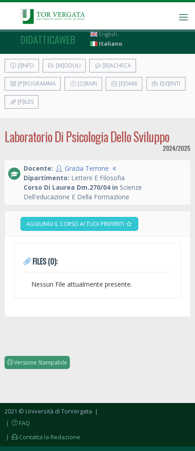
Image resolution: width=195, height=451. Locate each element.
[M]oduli (67, 65)
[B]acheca (116, 65)
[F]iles (25, 102)
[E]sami (127, 83)
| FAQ (17, 423)
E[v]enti (169, 83)
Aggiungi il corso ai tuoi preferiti (76, 224)
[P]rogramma (36, 83)
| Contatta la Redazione (42, 437)
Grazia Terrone (87, 168)
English (107, 34)
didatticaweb (47, 39)
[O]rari (86, 83)
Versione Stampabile (40, 362)
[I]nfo (25, 65)
